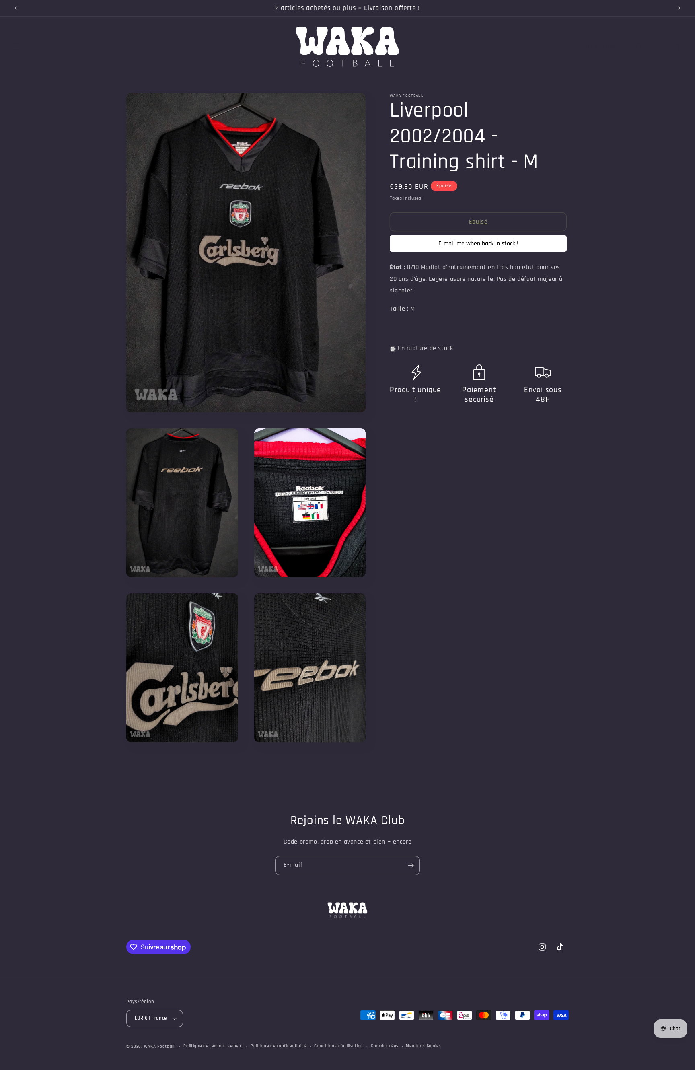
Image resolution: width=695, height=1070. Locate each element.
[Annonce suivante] (679, 8)
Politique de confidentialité (279, 1046)
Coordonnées (385, 1046)
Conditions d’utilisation (338, 1046)
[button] (17, 47)
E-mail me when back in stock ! (478, 244)
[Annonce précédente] (16, 8)
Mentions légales (423, 1046)
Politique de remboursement (213, 1046)
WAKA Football (159, 1046)
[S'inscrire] (410, 865)
